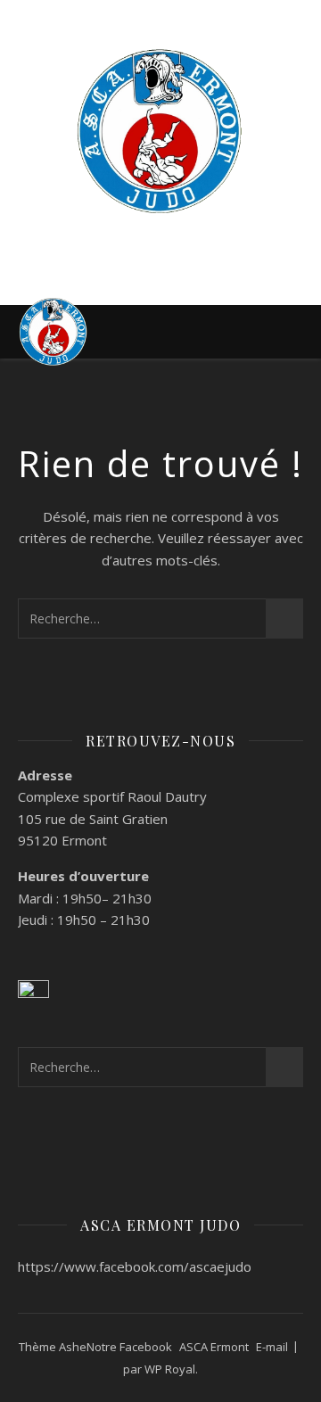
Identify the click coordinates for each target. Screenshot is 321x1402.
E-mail (272, 1347)
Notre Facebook (129, 1347)
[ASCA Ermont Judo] (160, 131)
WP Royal (169, 1369)
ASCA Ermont (214, 1347)
